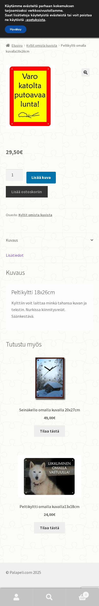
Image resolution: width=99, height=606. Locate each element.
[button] (85, 72)
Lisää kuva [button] (41, 177)
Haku (49, 597)
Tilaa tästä (49, 431)
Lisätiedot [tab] (15, 255)
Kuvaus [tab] (12, 240)
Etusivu (17, 45)
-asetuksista (35, 20)
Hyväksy (15, 29)
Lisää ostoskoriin (26, 191)
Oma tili (16, 597)
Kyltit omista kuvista (41, 45)
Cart (76, 593)
